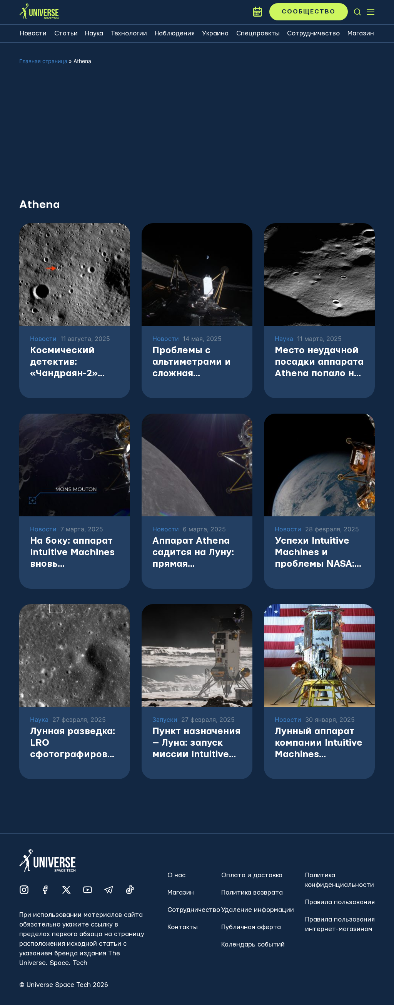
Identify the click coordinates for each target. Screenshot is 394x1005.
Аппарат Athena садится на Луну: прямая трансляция (193, 553)
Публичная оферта (251, 927)
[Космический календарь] (257, 12)
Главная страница (43, 61)
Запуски (164, 719)
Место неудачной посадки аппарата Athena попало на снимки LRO (319, 362)
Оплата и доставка (251, 875)
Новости (33, 33)
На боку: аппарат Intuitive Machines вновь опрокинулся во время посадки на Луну (73, 553)
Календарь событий (253, 944)
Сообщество (309, 12)
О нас (176, 875)
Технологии (129, 33)
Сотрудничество (313, 33)
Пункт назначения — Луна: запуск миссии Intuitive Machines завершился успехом (196, 743)
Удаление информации (257, 910)
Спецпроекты (258, 33)
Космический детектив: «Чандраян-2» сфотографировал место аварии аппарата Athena (74, 362)
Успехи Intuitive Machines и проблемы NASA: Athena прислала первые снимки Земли (316, 553)
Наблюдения (175, 33)
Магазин (360, 33)
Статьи (66, 33)
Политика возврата (252, 892)
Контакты (182, 927)
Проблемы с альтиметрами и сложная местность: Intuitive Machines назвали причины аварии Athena (194, 362)
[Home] (38, 11)
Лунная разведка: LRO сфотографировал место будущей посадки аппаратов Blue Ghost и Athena (74, 743)
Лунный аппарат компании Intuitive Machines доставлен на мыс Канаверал (318, 743)
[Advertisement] (197, 138)
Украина (215, 33)
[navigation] (357, 12)
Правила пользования (340, 902)
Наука (94, 33)
